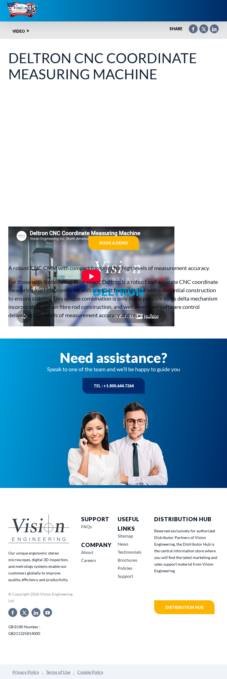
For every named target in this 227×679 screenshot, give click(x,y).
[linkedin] (36, 612)
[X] (201, 26)
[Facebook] (190, 26)
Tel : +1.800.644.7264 (114, 385)
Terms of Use (58, 672)
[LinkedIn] (211, 26)
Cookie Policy (90, 672)
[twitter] (24, 612)
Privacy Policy (25, 672)
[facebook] (12, 612)
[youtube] (47, 612)
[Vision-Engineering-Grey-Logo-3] (38, 516)
